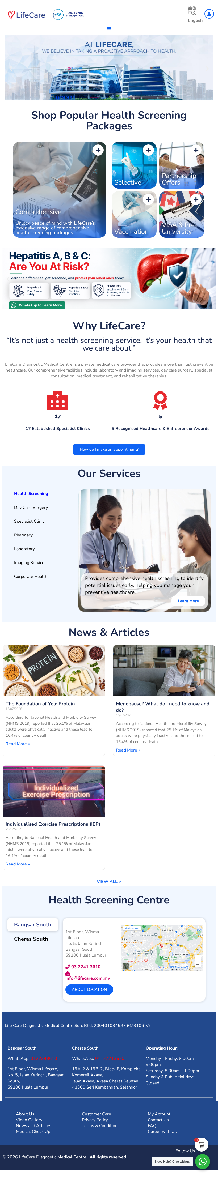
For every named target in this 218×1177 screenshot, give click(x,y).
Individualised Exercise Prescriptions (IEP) (53, 829)
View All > (109, 886)
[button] (10, 68)
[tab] (40, 498)
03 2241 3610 (85, 972)
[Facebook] (171, 1168)
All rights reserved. (108, 1162)
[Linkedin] (185, 1168)
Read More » (18, 749)
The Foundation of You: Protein (40, 708)
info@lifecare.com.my (87, 983)
